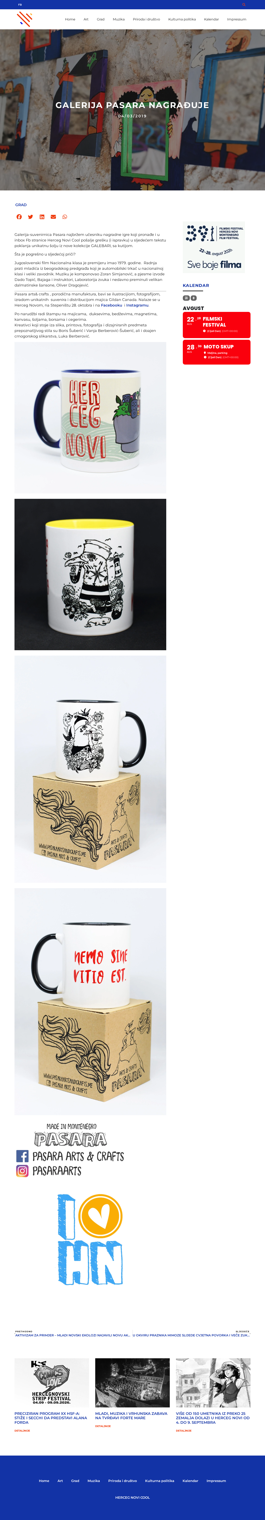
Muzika (119, 19)
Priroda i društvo (146, 19)
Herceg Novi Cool (132, 1498)
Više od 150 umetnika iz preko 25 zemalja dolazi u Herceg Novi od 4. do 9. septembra (213, 1418)
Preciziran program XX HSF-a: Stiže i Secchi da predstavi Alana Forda (50, 1418)
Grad (101, 19)
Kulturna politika (182, 19)
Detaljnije (22, 1430)
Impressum (236, 19)
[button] (19, 217)
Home (70, 19)
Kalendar (211, 19)
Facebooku (111, 305)
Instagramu (137, 305)
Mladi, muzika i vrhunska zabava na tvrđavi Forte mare (131, 1415)
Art (86, 19)
